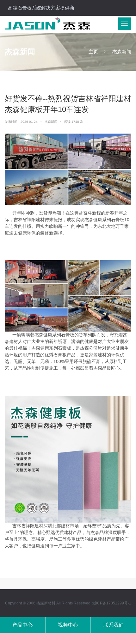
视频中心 (68, 625)
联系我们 (113, 625)
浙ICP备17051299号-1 (111, 603)
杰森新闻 (51, 121)
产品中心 (22, 625)
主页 (93, 51)
